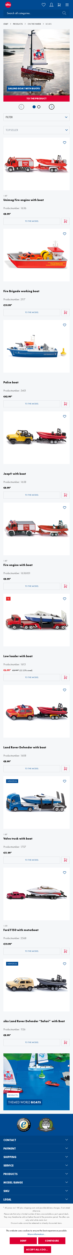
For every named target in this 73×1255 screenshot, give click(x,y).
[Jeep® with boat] (36, 437)
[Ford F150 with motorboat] (36, 894)
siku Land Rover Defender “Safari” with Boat (34, 1021)
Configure (52, 1240)
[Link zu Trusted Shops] (24, 1125)
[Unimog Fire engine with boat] (36, 164)
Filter (9, 117)
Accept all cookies (38, 1249)
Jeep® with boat (14, 474)
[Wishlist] (44, 5)
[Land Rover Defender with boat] (36, 711)
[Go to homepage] (12, 5)
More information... (36, 1234)
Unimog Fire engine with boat (23, 200)
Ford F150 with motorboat (21, 930)
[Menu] (66, 5)
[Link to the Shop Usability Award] (46, 1125)
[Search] (63, 13)
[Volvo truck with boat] (36, 802)
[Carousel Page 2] (38, 106)
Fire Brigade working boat (21, 291)
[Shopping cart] (59, 5)
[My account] (51, 5)
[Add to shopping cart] (65, 221)
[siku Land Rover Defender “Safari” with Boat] (36, 985)
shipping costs (29, 1207)
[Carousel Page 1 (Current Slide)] (34, 106)
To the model (31, 221)
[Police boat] (36, 346)
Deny (23, 1240)
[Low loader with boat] (36, 620)
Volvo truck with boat (17, 838)
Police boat (11, 382)
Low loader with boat (18, 656)
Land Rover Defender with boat (24, 747)
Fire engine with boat (18, 565)
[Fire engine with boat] (36, 529)
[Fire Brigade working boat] (36, 255)
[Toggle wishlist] (64, 143)
